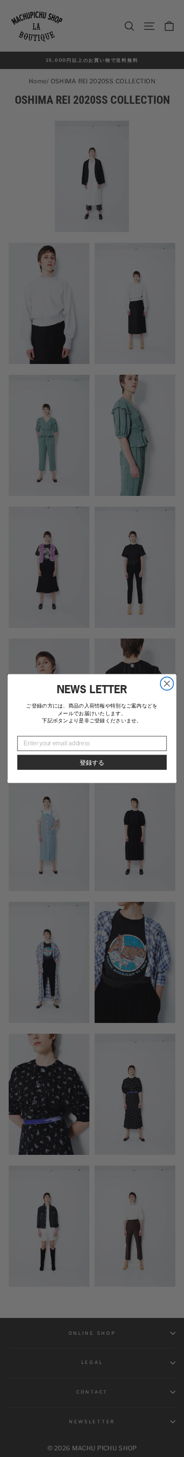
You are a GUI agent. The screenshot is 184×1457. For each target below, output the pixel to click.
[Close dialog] (167, 683)
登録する (92, 762)
